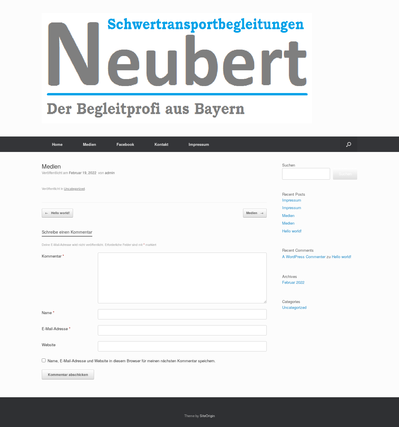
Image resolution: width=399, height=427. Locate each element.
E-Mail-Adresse (56, 328)
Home (57, 144)
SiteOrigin (207, 415)
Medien (89, 144)
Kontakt (161, 144)
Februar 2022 (293, 282)
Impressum (199, 144)
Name (48, 312)
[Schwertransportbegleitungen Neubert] (177, 68)
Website (48, 344)
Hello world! (57, 213)
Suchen (288, 165)
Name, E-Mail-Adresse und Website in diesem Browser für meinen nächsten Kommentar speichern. (132, 360)
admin (110, 172)
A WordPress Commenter (303, 256)
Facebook (125, 144)
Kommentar (53, 256)
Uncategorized (74, 188)
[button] (348, 144)
